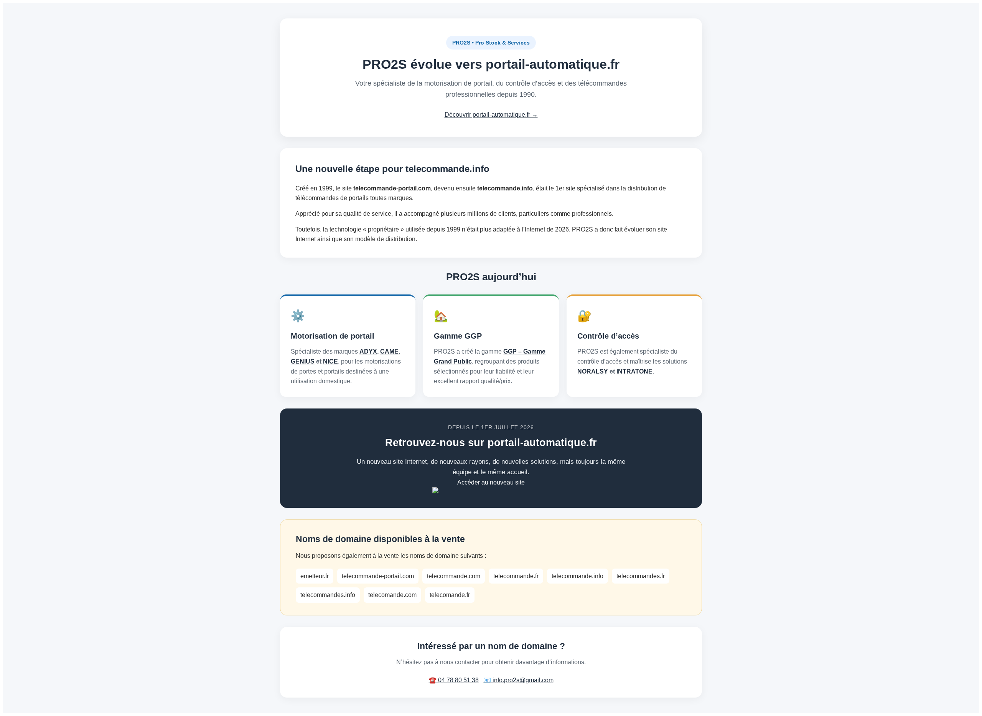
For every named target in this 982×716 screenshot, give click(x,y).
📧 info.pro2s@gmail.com (518, 680)
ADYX (368, 351)
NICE (330, 361)
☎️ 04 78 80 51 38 (454, 680)
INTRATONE (634, 371)
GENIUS (303, 361)
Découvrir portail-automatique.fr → (491, 114)
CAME (389, 351)
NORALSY (592, 371)
